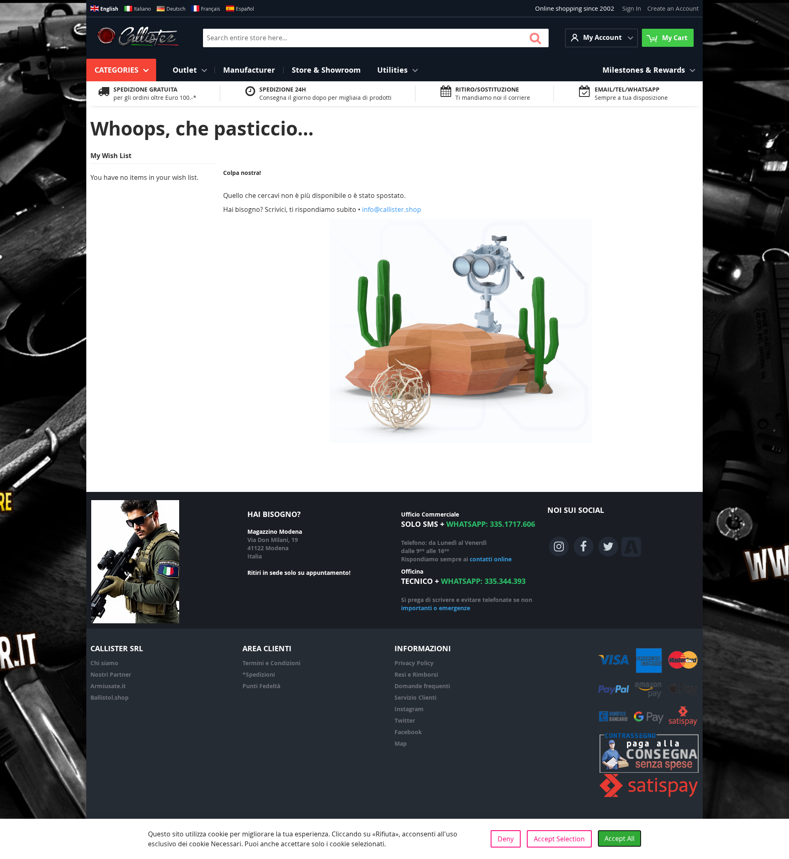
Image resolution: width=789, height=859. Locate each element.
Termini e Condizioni (271, 663)
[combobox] (376, 38)
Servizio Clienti (415, 697)
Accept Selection (559, 838)
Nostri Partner (110, 674)
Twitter (404, 720)
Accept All (619, 838)
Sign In (631, 8)
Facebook (408, 732)
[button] (601, 38)
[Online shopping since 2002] (137, 37)
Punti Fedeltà (261, 686)
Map (400, 743)
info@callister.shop (391, 209)
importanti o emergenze (435, 608)
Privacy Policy (414, 663)
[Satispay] (649, 797)
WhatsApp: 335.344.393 (483, 581)
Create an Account (673, 8)
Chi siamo (104, 663)
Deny (506, 838)
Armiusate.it (108, 686)
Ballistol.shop (109, 697)
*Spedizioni (258, 674)
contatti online (491, 559)
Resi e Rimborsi (416, 674)
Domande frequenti (422, 686)
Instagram (409, 709)
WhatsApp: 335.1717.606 (490, 524)
